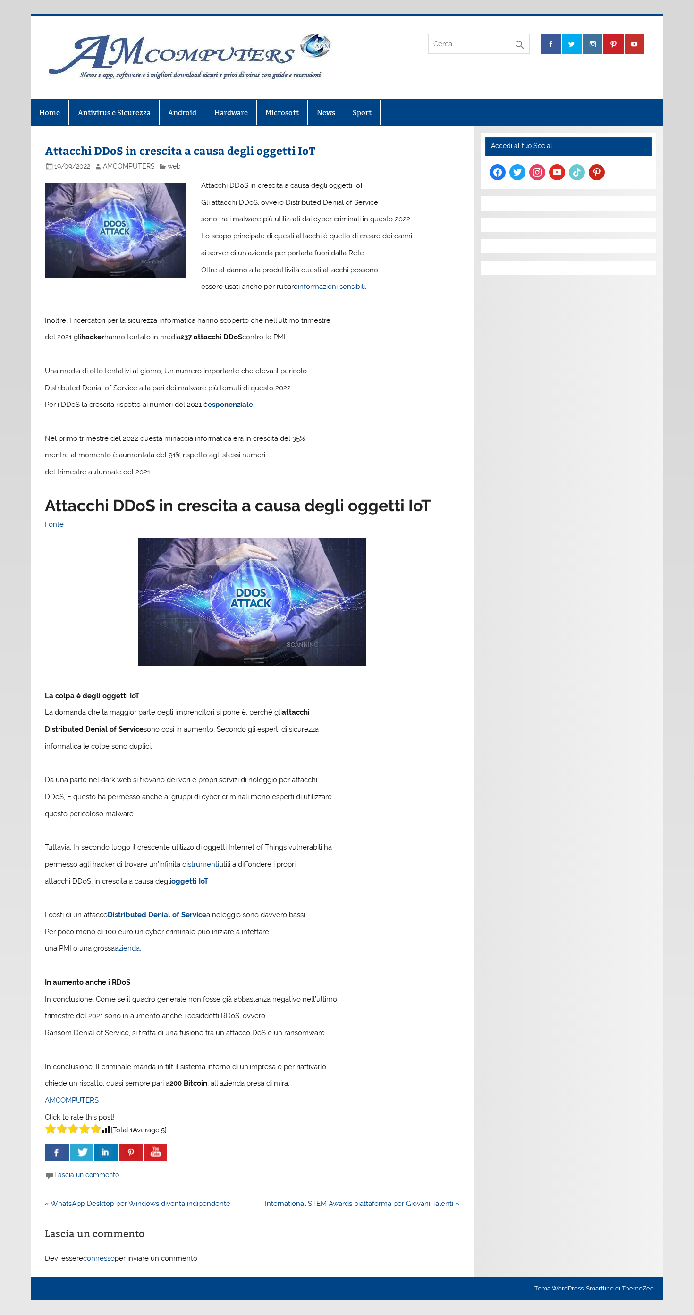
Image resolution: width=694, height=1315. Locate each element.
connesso (99, 1258)
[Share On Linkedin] (106, 1152)
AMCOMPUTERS (129, 166)
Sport (362, 112)
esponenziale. (231, 404)
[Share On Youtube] (155, 1152)
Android (182, 112)
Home (49, 112)
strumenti (203, 864)
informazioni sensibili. (332, 286)
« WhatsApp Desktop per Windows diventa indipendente (137, 1203)
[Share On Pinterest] (131, 1152)
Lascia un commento (86, 1175)
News (326, 112)
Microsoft (282, 112)
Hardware (231, 112)
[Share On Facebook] (57, 1152)
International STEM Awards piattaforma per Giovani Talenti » (362, 1203)
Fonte (54, 524)
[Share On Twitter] (81, 1152)
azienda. (128, 948)
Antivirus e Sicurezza (114, 112)
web (174, 166)
